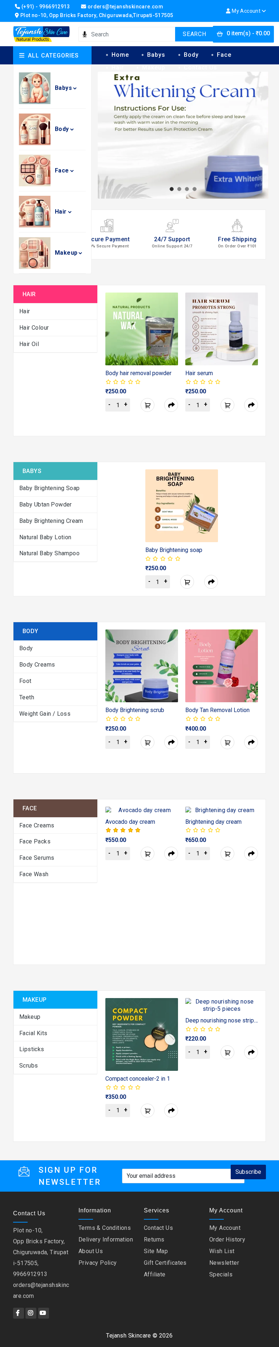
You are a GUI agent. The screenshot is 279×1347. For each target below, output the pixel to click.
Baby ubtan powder (45, 504)
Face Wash (34, 874)
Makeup (66, 252)
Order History (227, 1239)
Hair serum (199, 373)
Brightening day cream (213, 821)
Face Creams (36, 825)
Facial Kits (33, 1033)
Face (62, 170)
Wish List (222, 1251)
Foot (25, 681)
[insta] (30, 1313)
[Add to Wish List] (163, 306)
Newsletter (224, 1262)
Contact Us (200, 67)
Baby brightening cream (51, 520)
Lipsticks (31, 1049)
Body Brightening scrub (134, 710)
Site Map (156, 1251)
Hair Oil (29, 344)
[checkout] (171, 405)
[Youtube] (43, 1313)
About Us (90, 1251)
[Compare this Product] (163, 323)
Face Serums (36, 857)
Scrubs (28, 1065)
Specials (220, 1274)
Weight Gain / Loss (44, 713)
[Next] (253, 361)
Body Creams (37, 664)
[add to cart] (147, 405)
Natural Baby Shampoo (49, 553)
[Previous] (109, 361)
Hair (61, 211)
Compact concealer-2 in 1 (137, 1078)
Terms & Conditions (104, 1227)
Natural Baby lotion (45, 537)
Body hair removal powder (138, 373)
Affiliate (155, 1274)
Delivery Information (105, 1239)
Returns (154, 1239)
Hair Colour (34, 327)
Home (120, 54)
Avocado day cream (130, 821)
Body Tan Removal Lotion (217, 710)
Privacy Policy (97, 1262)
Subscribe (248, 1171)
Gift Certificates (165, 1262)
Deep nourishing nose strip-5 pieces (231, 1020)
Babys (63, 87)
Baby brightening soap (49, 488)
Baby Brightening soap (173, 550)
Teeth (26, 697)
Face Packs (34, 841)
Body (62, 129)
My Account (224, 1227)
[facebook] (18, 1313)
